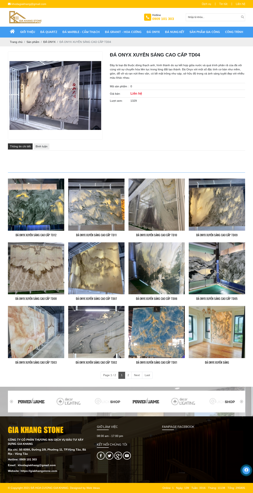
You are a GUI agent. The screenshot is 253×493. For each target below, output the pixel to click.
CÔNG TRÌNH (234, 32)
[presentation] (11, 401)
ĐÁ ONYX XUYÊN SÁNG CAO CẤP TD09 (217, 235)
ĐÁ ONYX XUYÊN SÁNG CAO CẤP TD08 (36, 298)
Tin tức (223, 4)
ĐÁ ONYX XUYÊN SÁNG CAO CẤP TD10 (156, 235)
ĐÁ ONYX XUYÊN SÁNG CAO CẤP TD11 (96, 235)
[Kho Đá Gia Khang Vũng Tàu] (101, 455)
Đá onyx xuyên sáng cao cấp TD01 (156, 362)
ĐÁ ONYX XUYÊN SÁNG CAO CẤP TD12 (36, 235)
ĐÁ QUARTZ (48, 32)
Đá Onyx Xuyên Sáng (217, 362)
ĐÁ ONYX (153, 32)
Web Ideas (93, 487)
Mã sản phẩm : (119, 86)
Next (137, 375)
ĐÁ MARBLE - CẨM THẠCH (81, 32)
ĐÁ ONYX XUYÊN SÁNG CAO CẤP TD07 (96, 298)
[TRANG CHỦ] (12, 32)
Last (147, 375)
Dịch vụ (206, 4)
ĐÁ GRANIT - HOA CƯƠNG (123, 32)
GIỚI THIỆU (27, 32)
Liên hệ (240, 4)
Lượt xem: (116, 100)
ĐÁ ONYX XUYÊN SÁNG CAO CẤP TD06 (156, 298)
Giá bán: (115, 93)
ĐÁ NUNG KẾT (174, 32)
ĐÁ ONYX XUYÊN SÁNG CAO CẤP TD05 (217, 298)
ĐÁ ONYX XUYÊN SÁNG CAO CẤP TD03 (36, 362)
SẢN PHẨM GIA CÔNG (205, 32)
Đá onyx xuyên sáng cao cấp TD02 (96, 362)
